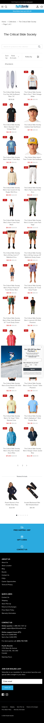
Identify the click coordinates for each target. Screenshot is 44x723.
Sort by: (10, 57)
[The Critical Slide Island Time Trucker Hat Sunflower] (32, 145)
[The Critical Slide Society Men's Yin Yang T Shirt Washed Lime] (11, 403)
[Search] (7, 6)
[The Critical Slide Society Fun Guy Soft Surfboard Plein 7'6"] (11, 79)
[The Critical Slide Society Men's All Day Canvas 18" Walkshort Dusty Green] (32, 240)
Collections (12, 22)
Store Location (7, 565)
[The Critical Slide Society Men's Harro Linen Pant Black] (11, 208)
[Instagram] (7, 694)
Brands (4, 572)
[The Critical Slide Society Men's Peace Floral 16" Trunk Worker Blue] (11, 273)
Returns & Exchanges (9, 607)
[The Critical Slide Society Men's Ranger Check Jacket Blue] (32, 436)
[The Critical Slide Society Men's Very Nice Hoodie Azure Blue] (11, 436)
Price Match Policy (8, 610)
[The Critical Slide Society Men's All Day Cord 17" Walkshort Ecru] (11, 240)
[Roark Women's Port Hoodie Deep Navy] (12, 490)
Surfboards (29, 2)
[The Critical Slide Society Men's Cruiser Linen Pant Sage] (32, 208)
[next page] (26, 465)
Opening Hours (7, 657)
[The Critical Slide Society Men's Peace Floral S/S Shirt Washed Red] (11, 338)
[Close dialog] (42, 347)
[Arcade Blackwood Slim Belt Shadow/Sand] (32, 490)
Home (4, 22)
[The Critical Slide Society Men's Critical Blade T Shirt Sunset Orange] (32, 338)
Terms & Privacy (7, 584)
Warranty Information (9, 613)
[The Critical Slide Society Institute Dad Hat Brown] (32, 112)
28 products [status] (9, 64)
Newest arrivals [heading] (22, 476)
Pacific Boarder (10, 715)
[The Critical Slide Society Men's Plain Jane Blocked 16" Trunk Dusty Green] (11, 305)
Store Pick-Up (6, 604)
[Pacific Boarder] (22, 6)
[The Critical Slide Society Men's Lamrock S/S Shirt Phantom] (32, 305)
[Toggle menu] (2, 6)
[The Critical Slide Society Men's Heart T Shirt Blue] (11, 145)
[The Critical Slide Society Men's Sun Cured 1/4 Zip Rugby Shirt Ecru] (11, 175)
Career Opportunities (9, 581)
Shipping (5, 600)
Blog (3, 569)
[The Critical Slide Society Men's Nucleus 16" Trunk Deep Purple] (32, 273)
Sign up (7, 687)
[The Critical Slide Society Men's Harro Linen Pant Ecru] (32, 175)
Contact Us (5, 575)
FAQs (3, 578)
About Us (5, 562)
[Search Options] (40, 46)
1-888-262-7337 (18, 626)
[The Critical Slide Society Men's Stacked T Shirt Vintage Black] (11, 112)
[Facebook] (3, 694)
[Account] (37, 6)
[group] (12, 496)
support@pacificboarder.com (16, 628)
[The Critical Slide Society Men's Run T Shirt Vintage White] (32, 79)
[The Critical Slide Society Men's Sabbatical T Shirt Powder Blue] (32, 403)
